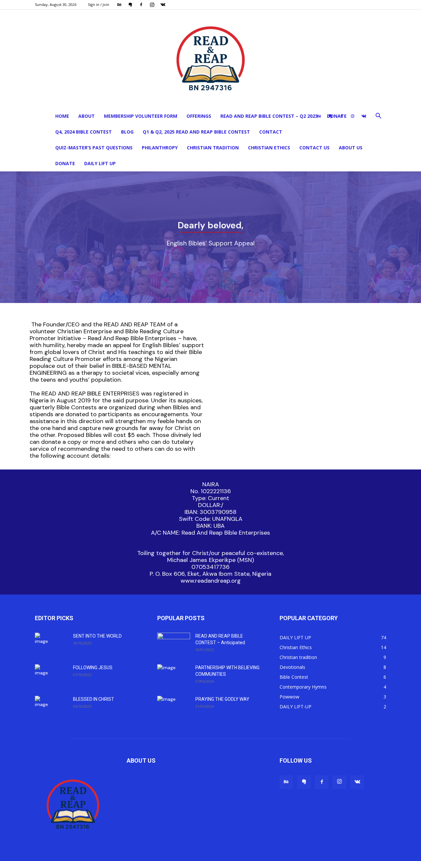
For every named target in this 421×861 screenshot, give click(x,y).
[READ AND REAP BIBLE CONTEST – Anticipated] (173, 644)
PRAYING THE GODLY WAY (222, 699)
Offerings (198, 116)
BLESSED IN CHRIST (93, 699)
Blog (127, 132)
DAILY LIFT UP (100, 163)
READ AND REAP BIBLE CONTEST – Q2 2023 (269, 116)
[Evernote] (130, 4)
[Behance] (119, 4)
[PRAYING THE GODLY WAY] (173, 707)
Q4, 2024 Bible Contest (83, 132)
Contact (270, 132)
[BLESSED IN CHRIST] (43, 707)
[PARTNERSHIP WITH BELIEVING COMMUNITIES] (172, 675)
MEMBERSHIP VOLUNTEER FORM (140, 116)
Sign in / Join (98, 4)
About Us (350, 147)
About (86, 116)
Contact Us (314, 147)
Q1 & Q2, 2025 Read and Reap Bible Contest (196, 132)
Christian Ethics (269, 147)
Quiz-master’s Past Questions (94, 147)
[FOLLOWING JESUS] (43, 675)
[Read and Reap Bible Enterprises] (210, 59)
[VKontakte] (163, 4)
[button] (378, 117)
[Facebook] (141, 4)
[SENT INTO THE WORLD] (43, 644)
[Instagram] (152, 4)
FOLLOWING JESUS (92, 667)
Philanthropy (160, 147)
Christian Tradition (213, 147)
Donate (65, 163)
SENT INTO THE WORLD (97, 636)
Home (62, 116)
